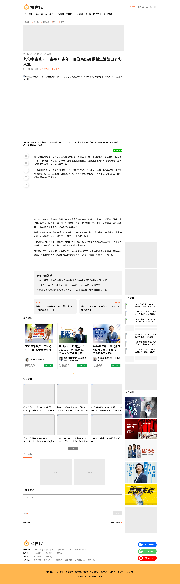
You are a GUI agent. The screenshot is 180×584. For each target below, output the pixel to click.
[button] (155, 7)
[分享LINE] (26, 163)
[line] (143, 7)
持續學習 (39, 14)
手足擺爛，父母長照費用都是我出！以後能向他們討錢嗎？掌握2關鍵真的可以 (146, 350)
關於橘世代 (38, 553)
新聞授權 (69, 572)
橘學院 (88, 14)
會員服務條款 (80, 560)
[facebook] (139, 7)
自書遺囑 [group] (46, 22)
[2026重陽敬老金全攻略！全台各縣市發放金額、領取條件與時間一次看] (129, 306)
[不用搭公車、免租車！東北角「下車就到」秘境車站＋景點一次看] (129, 313)
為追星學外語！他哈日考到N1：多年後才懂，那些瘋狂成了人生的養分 (37, 440)
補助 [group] (55, 22)
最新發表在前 (116, 522)
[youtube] (147, 7)
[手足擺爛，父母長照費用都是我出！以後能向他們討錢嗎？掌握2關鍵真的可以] (129, 351)
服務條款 (78, 572)
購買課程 (132, 7)
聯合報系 (104, 572)
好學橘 (36, 54)
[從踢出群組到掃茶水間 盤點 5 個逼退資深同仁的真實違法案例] (129, 321)
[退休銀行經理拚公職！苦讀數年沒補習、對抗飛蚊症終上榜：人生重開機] (72, 394)
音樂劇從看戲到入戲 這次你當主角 (106, 440)
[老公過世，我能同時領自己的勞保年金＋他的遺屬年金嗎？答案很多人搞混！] (129, 336)
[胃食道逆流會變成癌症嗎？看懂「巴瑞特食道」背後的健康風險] (129, 344)
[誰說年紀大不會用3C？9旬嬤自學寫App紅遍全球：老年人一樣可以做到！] (39, 394)
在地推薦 (49, 14)
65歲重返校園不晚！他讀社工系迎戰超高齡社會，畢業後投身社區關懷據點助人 (106, 409)
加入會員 (37, 560)
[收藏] (26, 177)
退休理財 (28, 14)
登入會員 (47, 560)
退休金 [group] (36, 22)
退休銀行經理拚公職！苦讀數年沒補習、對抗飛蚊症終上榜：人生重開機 (72, 409)
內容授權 (58, 553)
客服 (61, 572)
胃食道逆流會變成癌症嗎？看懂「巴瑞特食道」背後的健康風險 (146, 343)
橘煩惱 (79, 14)
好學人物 (47, 54)
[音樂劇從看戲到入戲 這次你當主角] (106, 424)
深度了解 (48, 365)
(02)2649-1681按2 (65, 549)
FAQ (56, 572)
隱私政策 (91, 560)
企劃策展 (108, 14)
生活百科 (60, 14)
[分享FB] (26, 155)
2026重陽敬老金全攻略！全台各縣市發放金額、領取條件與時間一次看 (146, 305)
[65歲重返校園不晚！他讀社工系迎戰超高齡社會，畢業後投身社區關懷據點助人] (106, 394)
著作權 (85, 572)
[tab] (73, 373)
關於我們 (121, 572)
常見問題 (68, 560)
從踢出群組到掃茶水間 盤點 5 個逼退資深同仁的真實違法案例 (145, 320)
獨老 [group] (62, 22)
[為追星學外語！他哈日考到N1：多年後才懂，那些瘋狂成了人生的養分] (39, 424)
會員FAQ (49, 556)
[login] (151, 7)
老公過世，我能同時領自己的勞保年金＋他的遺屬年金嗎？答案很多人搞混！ (146, 335)
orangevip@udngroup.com (44, 549)
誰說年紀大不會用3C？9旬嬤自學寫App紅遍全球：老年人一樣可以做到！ (38, 409)
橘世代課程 (38, 556)
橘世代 (26, 54)
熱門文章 (129, 298)
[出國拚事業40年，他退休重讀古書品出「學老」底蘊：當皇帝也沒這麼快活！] (72, 424)
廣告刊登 (49, 553)
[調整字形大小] (26, 184)
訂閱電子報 (58, 560)
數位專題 (97, 14)
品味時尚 (70, 14)
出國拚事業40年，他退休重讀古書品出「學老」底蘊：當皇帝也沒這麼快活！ (72, 440)
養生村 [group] (27, 22)
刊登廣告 (49, 572)
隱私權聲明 (94, 572)
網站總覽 (130, 572)
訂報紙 (112, 572)
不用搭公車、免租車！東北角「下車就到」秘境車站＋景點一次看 (146, 313)
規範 (25, 513)
